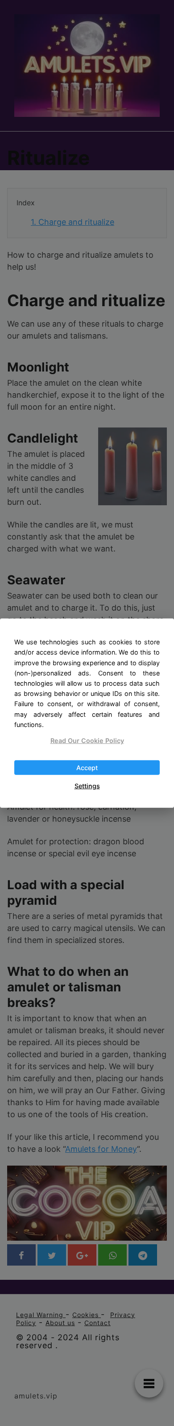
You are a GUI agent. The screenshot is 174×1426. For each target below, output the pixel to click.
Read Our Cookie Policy (87, 740)
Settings (87, 786)
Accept (87, 767)
